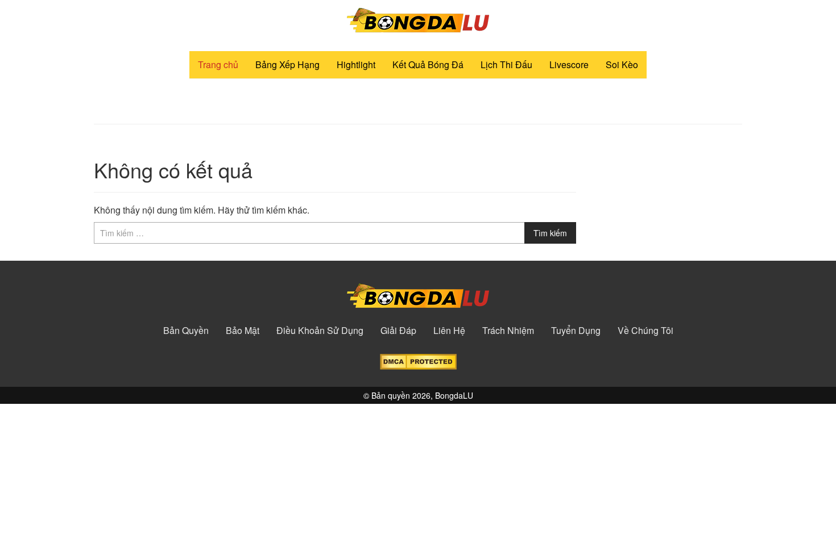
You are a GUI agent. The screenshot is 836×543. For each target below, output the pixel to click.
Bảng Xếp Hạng (287, 64)
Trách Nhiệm (508, 330)
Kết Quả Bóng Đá (427, 64)
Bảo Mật (242, 330)
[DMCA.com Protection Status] (418, 360)
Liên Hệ (449, 330)
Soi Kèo (622, 64)
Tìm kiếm (550, 233)
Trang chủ (218, 64)
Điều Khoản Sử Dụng (319, 330)
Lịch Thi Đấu (506, 64)
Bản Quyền (186, 330)
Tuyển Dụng (576, 330)
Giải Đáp (398, 330)
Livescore (569, 64)
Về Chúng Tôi (645, 330)
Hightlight (356, 64)
